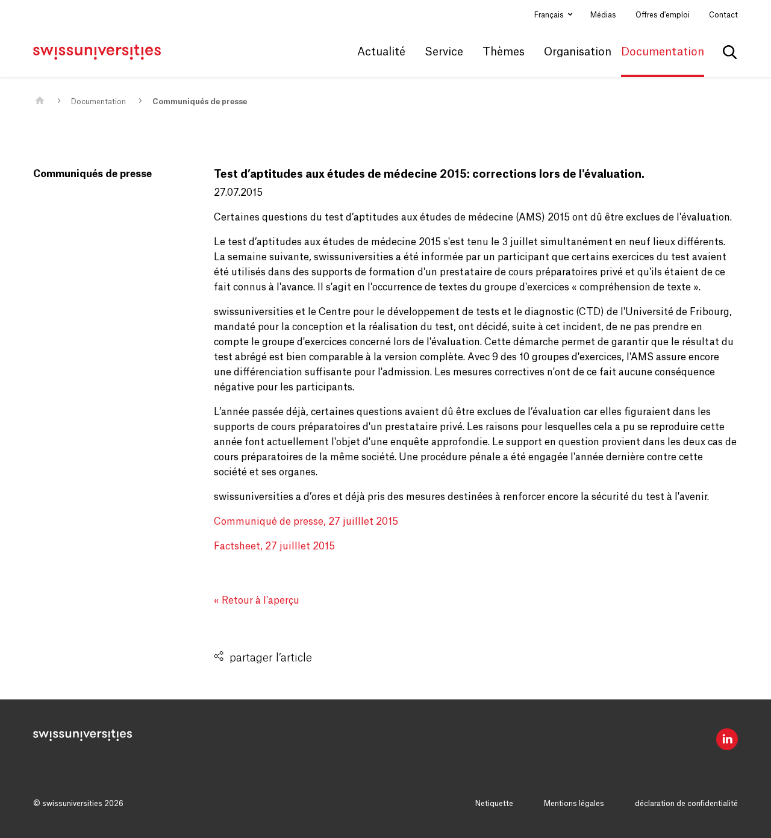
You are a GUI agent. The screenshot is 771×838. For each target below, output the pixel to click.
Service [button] (444, 51)
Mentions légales (574, 803)
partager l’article (270, 657)
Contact (723, 15)
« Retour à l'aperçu (256, 600)
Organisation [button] (577, 51)
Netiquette (494, 803)
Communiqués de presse (199, 101)
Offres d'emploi (662, 15)
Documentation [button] (662, 51)
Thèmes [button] (503, 51)
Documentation (98, 101)
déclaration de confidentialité (686, 803)
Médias (603, 15)
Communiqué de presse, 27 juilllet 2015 (306, 522)
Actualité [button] (381, 51)
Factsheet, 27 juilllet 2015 (274, 546)
